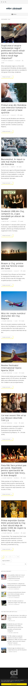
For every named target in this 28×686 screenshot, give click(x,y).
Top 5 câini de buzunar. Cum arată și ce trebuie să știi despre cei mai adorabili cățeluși (17, 617)
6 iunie (16, 373)
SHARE (21, 115)
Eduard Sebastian (7, 321)
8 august (16, 271)
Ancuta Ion (5, 115)
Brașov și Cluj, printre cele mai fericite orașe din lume (12, 266)
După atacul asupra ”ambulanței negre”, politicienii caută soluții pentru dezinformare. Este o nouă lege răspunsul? (13, 51)
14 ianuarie (13, 221)
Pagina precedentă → (6, 560)
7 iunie (16, 321)
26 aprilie (16, 533)
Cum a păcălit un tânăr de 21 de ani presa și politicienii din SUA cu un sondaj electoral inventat (16, 576)
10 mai (15, 423)
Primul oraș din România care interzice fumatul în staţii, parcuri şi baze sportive (13, 109)
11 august (17, 60)
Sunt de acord (14, 684)
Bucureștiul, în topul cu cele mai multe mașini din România (13, 162)
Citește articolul (7, 76)
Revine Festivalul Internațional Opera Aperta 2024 (11, 368)
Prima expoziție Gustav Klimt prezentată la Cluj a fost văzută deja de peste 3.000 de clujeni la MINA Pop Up (13, 525)
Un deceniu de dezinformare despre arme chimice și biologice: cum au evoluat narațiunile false (16, 594)
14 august (13, 115)
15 (17, 556)
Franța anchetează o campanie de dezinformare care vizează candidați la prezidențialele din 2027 (16, 585)
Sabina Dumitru (13, 651)
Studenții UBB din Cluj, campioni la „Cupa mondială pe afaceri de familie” (12, 215)
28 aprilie (16, 478)
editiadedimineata (7, 271)
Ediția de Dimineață (7, 60)
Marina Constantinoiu (15, 644)
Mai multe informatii (16, 681)
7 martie (12, 166)
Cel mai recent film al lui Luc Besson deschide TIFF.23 (13, 418)
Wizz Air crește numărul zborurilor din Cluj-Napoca (13, 316)
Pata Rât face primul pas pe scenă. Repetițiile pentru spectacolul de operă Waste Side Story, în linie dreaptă (13, 470)
